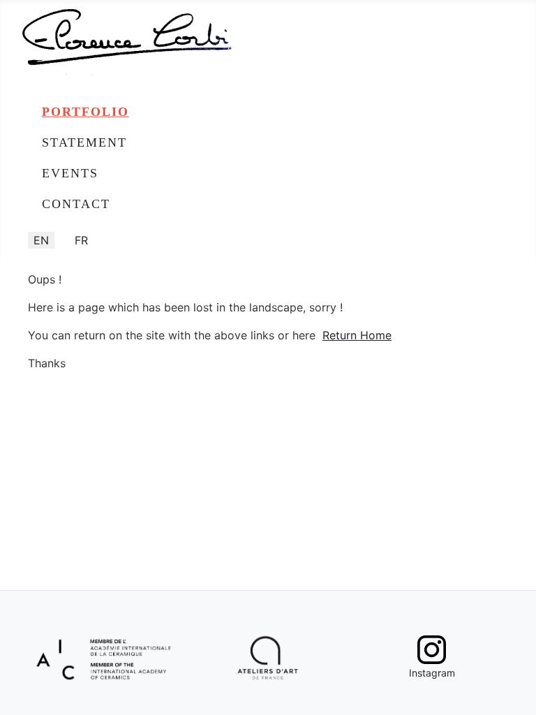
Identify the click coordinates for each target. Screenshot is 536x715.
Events (70, 173)
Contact (76, 204)
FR (81, 240)
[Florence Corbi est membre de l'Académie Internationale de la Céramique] (104, 657)
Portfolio (85, 112)
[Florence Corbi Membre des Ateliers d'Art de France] (268, 658)
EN (41, 240)
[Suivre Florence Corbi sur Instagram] (431, 649)
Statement (84, 142)
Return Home (357, 335)
